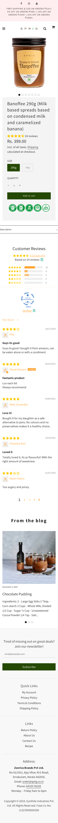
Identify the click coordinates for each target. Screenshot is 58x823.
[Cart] (53, 28)
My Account (29, 692)
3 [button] (29, 499)
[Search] (44, 28)
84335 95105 (33, 786)
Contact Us (29, 741)
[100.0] (27, 298)
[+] (20, 185)
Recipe (29, 746)
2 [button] (24, 499)
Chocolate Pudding (17, 594)
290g (13, 167)
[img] (10, 329)
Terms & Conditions (29, 703)
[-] (8, 185)
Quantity (13, 178)
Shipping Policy (29, 708)
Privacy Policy (29, 697)
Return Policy (29, 730)
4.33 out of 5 (37, 255)
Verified (27, 311)
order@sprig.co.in (33, 781)
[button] (19, 95)
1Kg (27, 167)
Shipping (32, 147)
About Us (29, 735)
